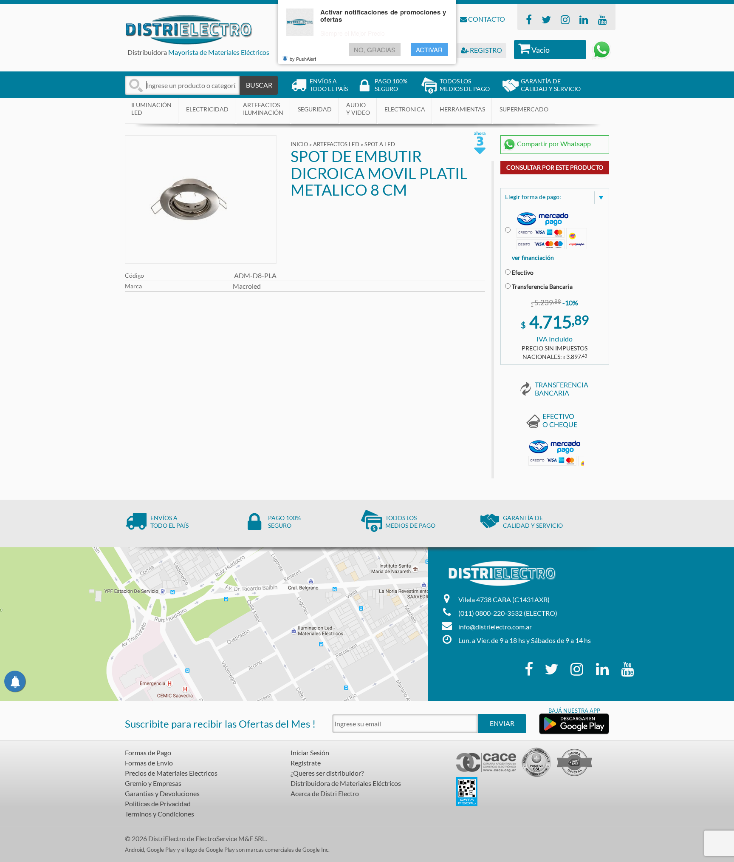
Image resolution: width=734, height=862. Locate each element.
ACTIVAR (429, 49)
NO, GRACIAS (374, 49)
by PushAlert (303, 58)
